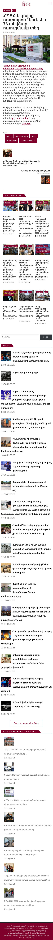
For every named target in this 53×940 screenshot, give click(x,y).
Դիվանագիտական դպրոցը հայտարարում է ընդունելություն (26, 312)
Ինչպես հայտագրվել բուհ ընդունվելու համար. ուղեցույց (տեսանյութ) (9, 224)
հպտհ (34, 136)
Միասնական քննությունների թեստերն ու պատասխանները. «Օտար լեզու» (24, 853)
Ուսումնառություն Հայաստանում (43, 252)
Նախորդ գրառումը (10, 165)
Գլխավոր (7, 10)
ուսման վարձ (11, 140)
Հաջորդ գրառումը (43, 173)
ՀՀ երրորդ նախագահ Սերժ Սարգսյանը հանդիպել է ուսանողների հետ (21, 162)
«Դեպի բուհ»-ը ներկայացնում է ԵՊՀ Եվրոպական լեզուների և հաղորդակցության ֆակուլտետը (42, 268)
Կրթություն (9, 205)
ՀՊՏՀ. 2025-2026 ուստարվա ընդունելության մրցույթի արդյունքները (25, 802)
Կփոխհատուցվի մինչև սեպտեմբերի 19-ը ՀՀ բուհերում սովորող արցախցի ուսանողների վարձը (10, 269)
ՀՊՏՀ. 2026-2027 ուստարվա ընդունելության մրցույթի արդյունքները (25, 752)
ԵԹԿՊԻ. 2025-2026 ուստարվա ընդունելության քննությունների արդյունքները (26, 225)
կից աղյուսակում (20, 118)
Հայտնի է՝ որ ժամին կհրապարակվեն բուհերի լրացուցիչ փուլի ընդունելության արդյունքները (27, 878)
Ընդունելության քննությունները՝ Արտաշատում (10, 311)
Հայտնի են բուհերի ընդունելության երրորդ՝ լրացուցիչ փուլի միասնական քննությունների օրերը (26, 269)
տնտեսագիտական (28, 140)
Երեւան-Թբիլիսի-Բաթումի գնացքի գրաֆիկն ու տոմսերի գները (26, 777)
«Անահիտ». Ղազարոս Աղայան (35, 171)
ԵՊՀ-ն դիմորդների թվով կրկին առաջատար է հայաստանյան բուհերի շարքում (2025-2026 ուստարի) (42, 225)
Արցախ (7, 246)
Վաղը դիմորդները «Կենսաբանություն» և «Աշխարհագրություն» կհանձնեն (42, 313)
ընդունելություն (22, 136)
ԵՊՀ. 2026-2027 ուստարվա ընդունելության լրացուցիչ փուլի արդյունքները (24, 903)
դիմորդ (9, 136)
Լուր (13, 10)
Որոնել (46, 337)
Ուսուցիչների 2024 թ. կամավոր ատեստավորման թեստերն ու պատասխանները (28, 827)
